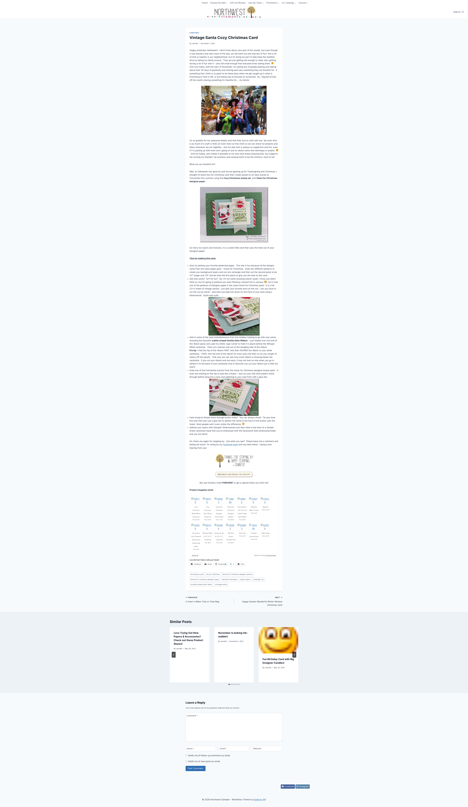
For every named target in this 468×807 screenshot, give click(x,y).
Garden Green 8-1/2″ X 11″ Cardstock (219, 536)
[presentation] (278, 640)
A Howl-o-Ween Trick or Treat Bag (202, 599)
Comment (192, 715)
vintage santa (221, 584)
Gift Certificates (238, 3)
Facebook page (230, 444)
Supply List (195, 555)
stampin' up (259, 579)
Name (190, 748)
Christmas (194, 33)
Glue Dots (242, 533)
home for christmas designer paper (205, 579)
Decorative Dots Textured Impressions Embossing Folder (196, 539)
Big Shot (265, 507)
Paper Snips (266, 533)
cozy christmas (212, 574)
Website (257, 748)
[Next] (294, 655)
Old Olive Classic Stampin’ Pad (230, 536)
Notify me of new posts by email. (204, 761)
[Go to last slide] (174, 655)
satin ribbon (245, 579)
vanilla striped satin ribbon (201, 584)
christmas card (197, 574)
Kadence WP (260, 799)
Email (223, 748)
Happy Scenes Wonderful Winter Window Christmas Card (262, 601)
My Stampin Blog (271, 555)
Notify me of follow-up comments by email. (209, 755)
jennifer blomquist (229, 579)
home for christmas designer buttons (238, 574)
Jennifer (195, 43)
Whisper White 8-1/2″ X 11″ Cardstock (208, 536)
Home (205, 3)
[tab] (229, 684)
